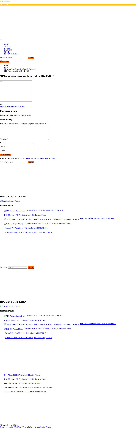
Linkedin (21, 106)
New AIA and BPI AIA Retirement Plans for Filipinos (22, 375)
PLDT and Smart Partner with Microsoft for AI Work (22, 383)
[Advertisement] (68, 22)
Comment (4, 139)
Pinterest (15, 106)
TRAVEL (7, 46)
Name (2, 143)
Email (2, 147)
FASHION (8, 50)
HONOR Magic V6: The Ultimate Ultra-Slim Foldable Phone (25, 379)
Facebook (3, 106)
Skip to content (5, 1)
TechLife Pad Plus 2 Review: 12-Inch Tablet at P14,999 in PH (25, 391)
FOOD (6, 44)
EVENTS (7, 48)
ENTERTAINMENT (11, 54)
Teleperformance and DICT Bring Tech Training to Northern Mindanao (28, 387)
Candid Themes (45, 427)
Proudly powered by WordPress (11, 427)
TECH (6, 52)
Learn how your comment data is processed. (41, 158)
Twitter (9, 106)
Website (2, 151)
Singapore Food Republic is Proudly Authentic (15, 115)
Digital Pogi (4, 4)
